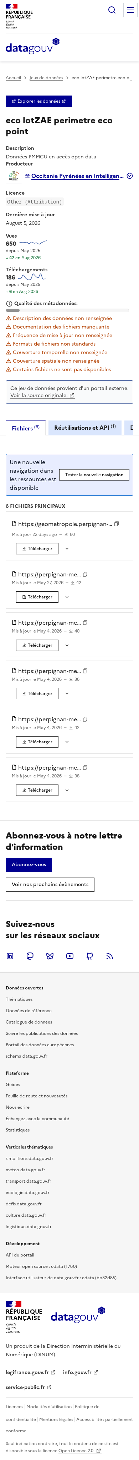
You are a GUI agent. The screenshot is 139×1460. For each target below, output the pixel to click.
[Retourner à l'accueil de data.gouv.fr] (33, 46)
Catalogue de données (29, 1022)
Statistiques (18, 1130)
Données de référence (29, 1011)
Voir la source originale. (39, 395)
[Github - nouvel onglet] (90, 956)
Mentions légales (56, 1419)
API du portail (20, 1255)
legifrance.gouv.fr (27, 1372)
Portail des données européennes (40, 1045)
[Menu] (130, 10)
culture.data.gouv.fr (26, 1215)
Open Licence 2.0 (76, 1451)
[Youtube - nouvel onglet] (70, 956)
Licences (14, 1407)
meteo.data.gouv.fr (25, 1170)
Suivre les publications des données (42, 1033)
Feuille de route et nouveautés (36, 1096)
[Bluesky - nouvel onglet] (50, 956)
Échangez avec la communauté (37, 1119)
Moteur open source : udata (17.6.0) (41, 1266)
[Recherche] (112, 10)
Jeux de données (46, 78)
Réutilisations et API (85, 427)
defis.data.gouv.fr (24, 1204)
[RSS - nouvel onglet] (110, 956)
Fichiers (26, 428)
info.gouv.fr (77, 1372)
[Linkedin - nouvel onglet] (10, 956)
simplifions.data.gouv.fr (29, 1158)
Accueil (13, 78)
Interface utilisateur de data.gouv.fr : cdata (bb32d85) (61, 1278)
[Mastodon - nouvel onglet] (30, 956)
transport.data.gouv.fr (28, 1181)
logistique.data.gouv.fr (29, 1226)
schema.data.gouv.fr (26, 1056)
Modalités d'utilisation (49, 1407)
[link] (39, 101)
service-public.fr (25, 1387)
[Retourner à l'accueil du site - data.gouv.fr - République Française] (78, 1317)
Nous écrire (18, 1107)
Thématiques (19, 999)
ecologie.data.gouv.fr (28, 1192)
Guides (13, 1084)
